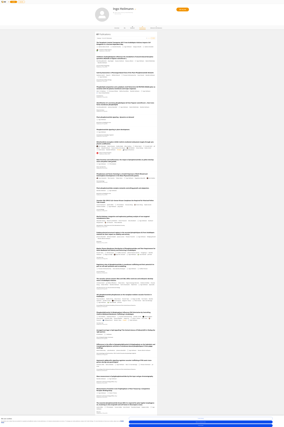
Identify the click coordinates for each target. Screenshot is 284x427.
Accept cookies (200, 425)
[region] (142, 421)
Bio (125, 28)
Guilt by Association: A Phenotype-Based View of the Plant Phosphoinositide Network (125, 73)
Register (21, 1)
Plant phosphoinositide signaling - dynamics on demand (115, 117)
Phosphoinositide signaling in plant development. (113, 129)
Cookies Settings (201, 418)
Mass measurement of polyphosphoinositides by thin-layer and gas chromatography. (125, 376)
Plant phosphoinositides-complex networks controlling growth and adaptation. (123, 188)
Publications (142, 27)
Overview (116, 28)
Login (13, 1)
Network (132, 27)
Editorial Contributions (156, 27)
